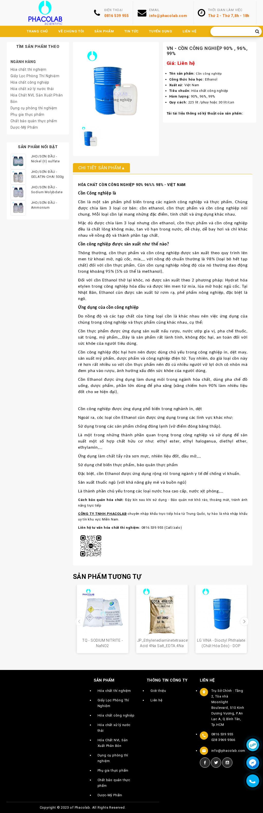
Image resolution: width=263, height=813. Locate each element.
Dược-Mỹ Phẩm (24, 127)
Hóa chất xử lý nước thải (32, 89)
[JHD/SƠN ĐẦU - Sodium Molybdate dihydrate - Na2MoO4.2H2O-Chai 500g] (18, 192)
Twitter (216, 762)
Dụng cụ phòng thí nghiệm (34, 108)
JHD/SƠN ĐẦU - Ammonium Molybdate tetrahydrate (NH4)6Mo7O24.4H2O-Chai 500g (48, 205)
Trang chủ (37, 31)
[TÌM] (257, 31)
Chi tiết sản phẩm (99, 167)
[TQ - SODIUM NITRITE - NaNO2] (102, 611)
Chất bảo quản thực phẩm (34, 121)
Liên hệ (189, 31)
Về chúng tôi (71, 31)
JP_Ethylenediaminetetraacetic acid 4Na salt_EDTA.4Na (162, 643)
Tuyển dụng (160, 31)
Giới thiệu (158, 691)
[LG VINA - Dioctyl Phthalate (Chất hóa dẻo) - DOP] (221, 611)
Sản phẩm (104, 31)
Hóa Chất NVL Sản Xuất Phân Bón (113, 743)
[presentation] (79, 621)
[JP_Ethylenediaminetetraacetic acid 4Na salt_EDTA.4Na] (162, 611)
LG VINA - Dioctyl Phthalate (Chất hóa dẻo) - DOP (221, 643)
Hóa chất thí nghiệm (28, 69)
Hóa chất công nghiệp (30, 82)
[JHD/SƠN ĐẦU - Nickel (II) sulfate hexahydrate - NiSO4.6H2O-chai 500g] (18, 161)
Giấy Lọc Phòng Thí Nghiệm (35, 76)
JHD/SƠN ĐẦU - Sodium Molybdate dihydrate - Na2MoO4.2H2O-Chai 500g (47, 190)
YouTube (227, 762)
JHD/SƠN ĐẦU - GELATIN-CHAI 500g (47, 174)
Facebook (205, 762)
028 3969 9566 (223, 740)
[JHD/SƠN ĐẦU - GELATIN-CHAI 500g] (18, 177)
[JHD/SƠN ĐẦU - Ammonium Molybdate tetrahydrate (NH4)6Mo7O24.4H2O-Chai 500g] (18, 207)
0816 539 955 (116, 16)
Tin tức (131, 31)
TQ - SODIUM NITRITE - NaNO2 (102, 643)
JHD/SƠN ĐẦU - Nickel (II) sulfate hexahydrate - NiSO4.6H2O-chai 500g (45, 159)
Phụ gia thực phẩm (28, 114)
